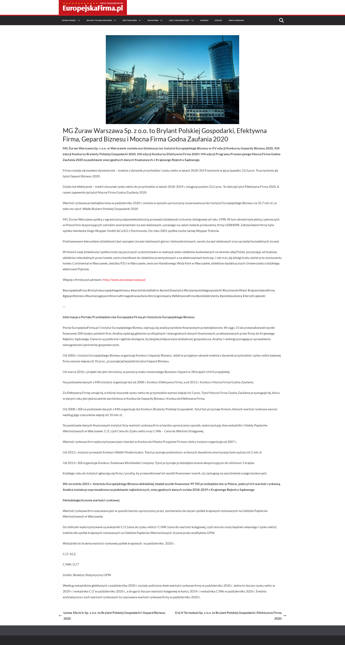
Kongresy (204, 20)
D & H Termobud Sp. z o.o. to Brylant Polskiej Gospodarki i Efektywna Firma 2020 (228, 615)
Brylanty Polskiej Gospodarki (99, 20)
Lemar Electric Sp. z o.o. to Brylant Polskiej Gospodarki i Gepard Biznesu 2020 (114, 615)
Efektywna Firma (130, 20)
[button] (78, 20)
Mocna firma (153, 20)
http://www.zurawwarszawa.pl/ (124, 279)
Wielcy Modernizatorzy (179, 20)
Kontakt (218, 20)
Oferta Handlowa (236, 20)
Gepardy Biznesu (69, 20)
